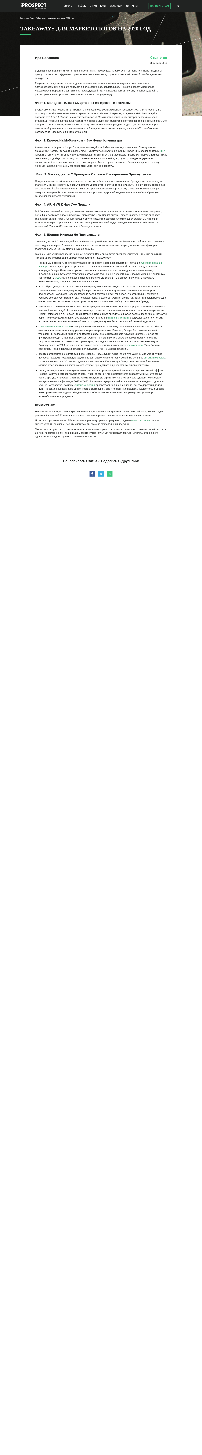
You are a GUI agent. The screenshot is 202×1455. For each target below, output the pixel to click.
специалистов (135, 345)
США (162, 151)
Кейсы (82, 6)
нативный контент (118, 317)
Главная (24, 18)
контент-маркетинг (84, 385)
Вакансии (116, 6)
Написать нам (159, 6)
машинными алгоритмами (56, 326)
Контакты (132, 6)
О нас (93, 6)
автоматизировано (154, 357)
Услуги (68, 6)
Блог (103, 6)
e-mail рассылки (140, 420)
